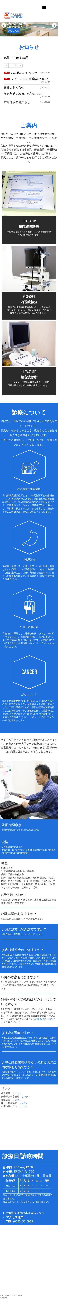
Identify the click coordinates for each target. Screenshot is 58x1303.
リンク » (16, 1093)
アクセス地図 (15, 1217)
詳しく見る (13, 30)
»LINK (36, 829)
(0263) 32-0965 (22, 1221)
